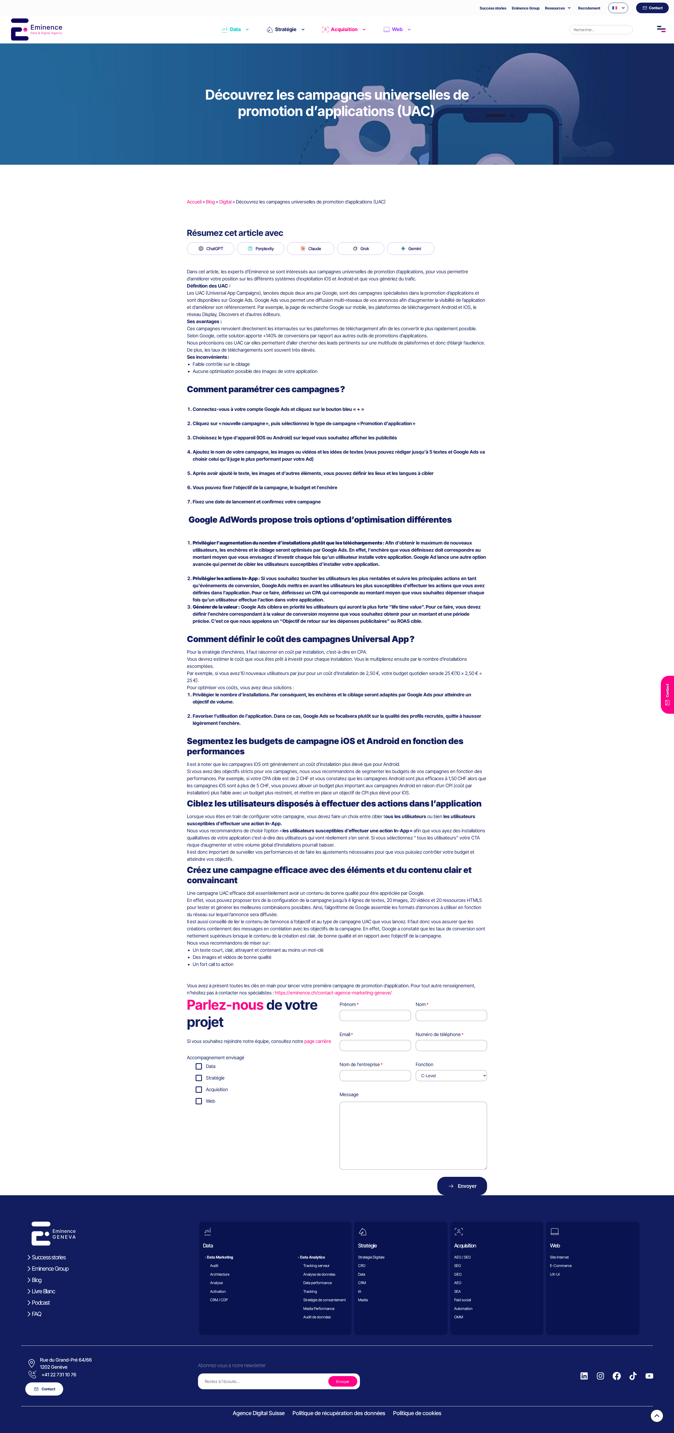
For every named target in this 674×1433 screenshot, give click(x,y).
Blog (210, 202)
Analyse (216, 1282)
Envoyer (467, 1186)
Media (363, 1300)
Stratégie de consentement (324, 1300)
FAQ (36, 1313)
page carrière (317, 1041)
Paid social (462, 1300)
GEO (458, 1274)
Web (397, 29)
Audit (214, 1265)
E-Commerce (561, 1265)
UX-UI (555, 1274)
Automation (463, 1308)
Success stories (493, 8)
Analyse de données (319, 1274)
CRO (361, 1265)
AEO (457, 1282)
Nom (421, 1004)
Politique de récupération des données (339, 1413)
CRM (362, 1282)
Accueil (194, 202)
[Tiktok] (633, 1376)
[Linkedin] (584, 1376)
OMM (458, 1317)
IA (359, 1291)
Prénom (348, 1004)
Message (349, 1094)
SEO (457, 1265)
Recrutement (589, 8)
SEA (457, 1291)
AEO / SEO (462, 1257)
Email (345, 1034)
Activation (218, 1291)
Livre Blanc (43, 1291)
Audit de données (317, 1317)
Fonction (424, 1064)
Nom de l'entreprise (360, 1064)
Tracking (310, 1291)
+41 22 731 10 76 (59, 1374)
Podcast (40, 1302)
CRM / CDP (219, 1300)
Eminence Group (525, 8)
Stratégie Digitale (371, 1257)
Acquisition (344, 29)
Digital (225, 202)
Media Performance (318, 1308)
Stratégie (285, 29)
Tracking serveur (316, 1265)
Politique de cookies (417, 1413)
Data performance (317, 1282)
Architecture (219, 1274)
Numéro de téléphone (438, 1034)
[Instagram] (600, 1376)
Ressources (555, 8)
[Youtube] (649, 1376)
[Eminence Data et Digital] (54, 1244)
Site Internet (559, 1257)
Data (235, 29)
